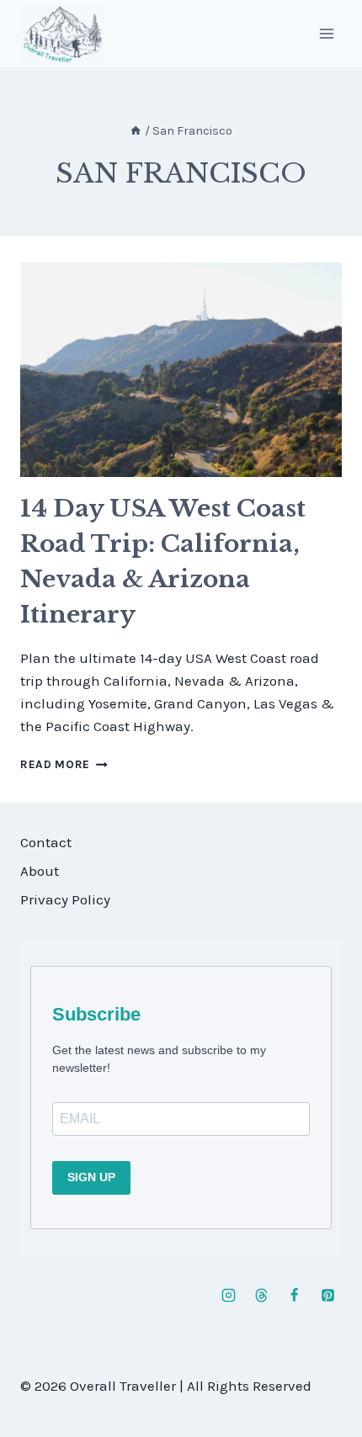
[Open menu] (326, 33)
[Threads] (262, 1295)
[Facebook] (294, 1295)
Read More (64, 764)
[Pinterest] (327, 1295)
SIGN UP (91, 1177)
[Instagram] (229, 1295)
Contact (46, 842)
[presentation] (181, 369)
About (39, 870)
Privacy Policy (65, 899)
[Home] (135, 131)
